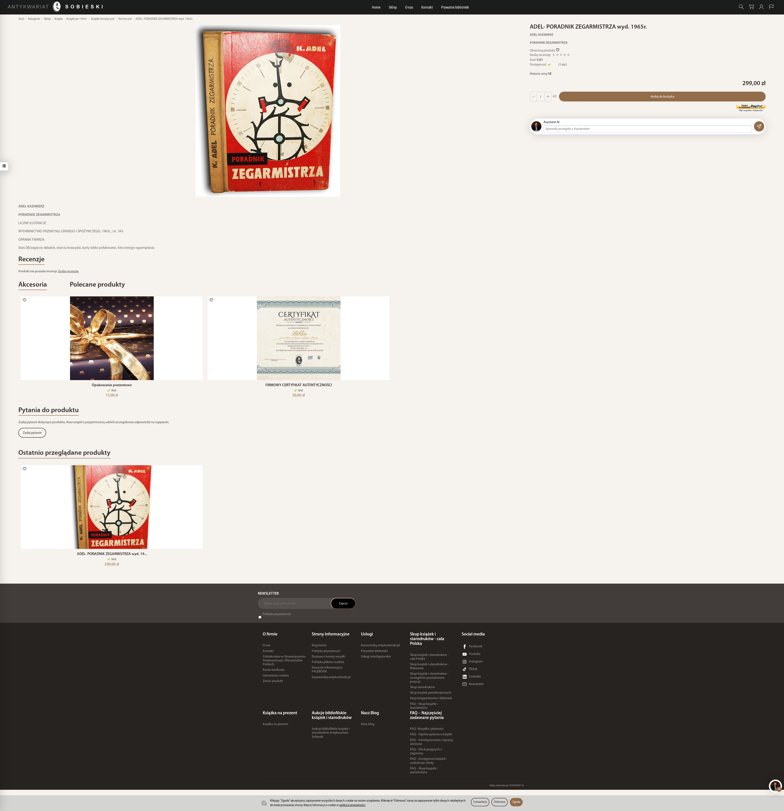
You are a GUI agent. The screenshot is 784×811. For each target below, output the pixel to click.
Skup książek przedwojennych (430, 692)
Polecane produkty (97, 284)
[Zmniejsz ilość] (548, 96)
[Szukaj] (741, 7)
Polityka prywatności (277, 614)
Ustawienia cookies (276, 675)
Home (376, 7)
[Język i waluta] (771, 7)
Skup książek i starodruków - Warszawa (429, 666)
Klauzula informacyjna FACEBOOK (327, 669)
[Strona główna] (56, 7)
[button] (267, 111)
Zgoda (516, 802)
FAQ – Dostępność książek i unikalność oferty (428, 760)
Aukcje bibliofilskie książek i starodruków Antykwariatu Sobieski (331, 732)
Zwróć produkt (273, 681)
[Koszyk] (751, 7)
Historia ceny (539, 74)
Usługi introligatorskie (376, 656)
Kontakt (427, 7)
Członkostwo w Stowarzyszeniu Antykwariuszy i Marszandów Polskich (284, 660)
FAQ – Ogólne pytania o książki (431, 734)
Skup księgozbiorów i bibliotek (431, 698)
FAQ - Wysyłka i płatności (427, 729)
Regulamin (319, 645)
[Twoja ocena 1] (554, 55)
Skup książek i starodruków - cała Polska (429, 657)
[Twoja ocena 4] (565, 55)
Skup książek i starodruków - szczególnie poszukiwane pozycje (429, 677)
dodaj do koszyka (662, 96)
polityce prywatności (352, 805)
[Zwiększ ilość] (533, 96)
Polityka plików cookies (328, 662)
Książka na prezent (275, 724)
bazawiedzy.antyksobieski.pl (331, 677)
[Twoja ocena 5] (568, 55)
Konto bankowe (274, 670)
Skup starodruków (422, 687)
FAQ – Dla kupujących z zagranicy (426, 751)
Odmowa (499, 802)
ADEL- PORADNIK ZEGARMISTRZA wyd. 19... (112, 554)
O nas (409, 7)
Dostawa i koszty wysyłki (328, 656)
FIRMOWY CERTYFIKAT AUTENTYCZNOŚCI (298, 385)
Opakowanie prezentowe (112, 385)
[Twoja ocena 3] (561, 55)
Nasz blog (367, 724)
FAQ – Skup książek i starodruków (424, 706)
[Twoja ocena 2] (557, 55)
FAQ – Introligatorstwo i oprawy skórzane (431, 742)
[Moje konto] (761, 7)
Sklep (393, 7)
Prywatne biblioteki (455, 7)
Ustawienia (480, 802)
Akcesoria (32, 284)
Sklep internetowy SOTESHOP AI (506, 785)
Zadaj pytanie (32, 433)
